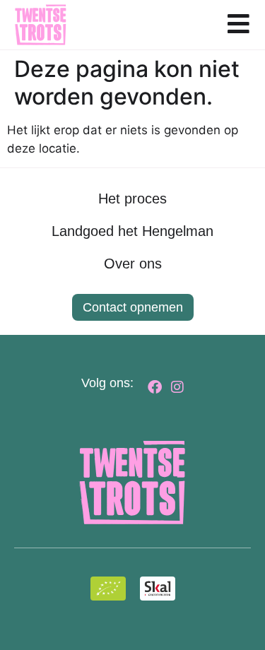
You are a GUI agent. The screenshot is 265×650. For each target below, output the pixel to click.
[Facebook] (155, 387)
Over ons (133, 263)
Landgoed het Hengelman (132, 231)
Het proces (132, 198)
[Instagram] (177, 387)
